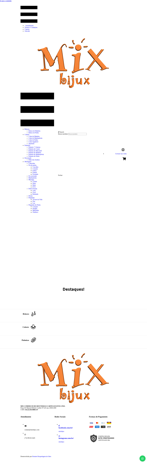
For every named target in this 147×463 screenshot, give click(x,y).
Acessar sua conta (120, 154)
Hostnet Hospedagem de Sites (41, 456)
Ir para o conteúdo (6, 1)
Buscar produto (63, 134)
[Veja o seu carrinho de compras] (124, 159)
